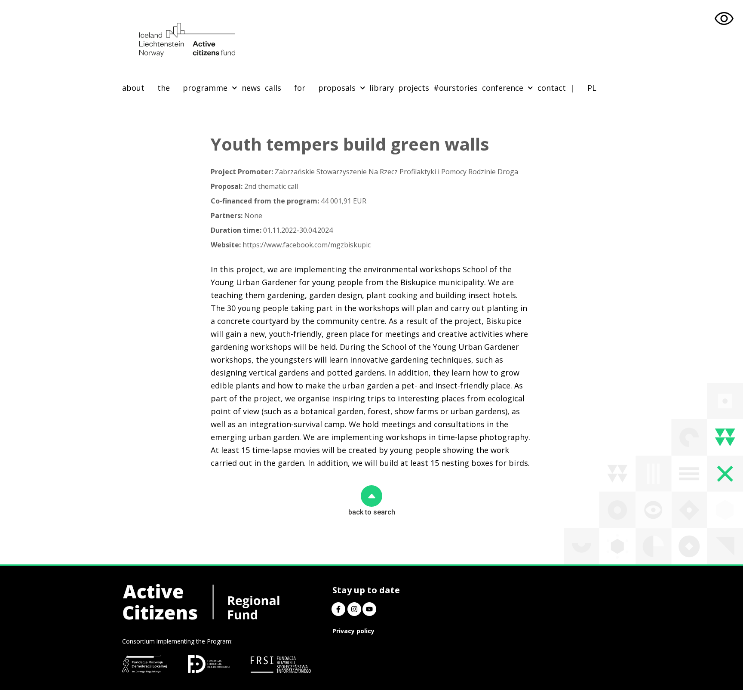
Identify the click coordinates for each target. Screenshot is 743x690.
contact (551, 88)
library (381, 88)
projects (413, 88)
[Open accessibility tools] (724, 19)
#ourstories (455, 88)
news (251, 88)
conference (502, 88)
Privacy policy (353, 631)
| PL (583, 88)
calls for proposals (310, 88)
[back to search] (371, 496)
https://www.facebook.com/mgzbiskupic (291, 245)
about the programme (174, 88)
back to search (371, 512)
